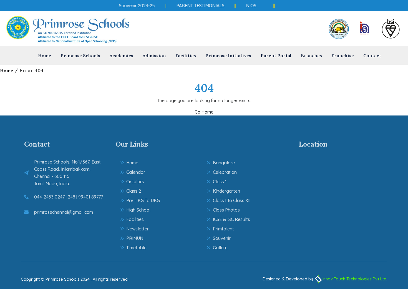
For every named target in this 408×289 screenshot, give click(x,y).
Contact (372, 55)
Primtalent (223, 229)
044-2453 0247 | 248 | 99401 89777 (68, 197)
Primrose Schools (80, 55)
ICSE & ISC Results (231, 219)
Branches (311, 55)
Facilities (185, 55)
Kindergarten (226, 191)
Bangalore (224, 162)
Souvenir (222, 238)
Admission (154, 55)
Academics (121, 55)
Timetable (136, 247)
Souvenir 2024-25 (135, 5)
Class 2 (133, 191)
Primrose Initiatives (228, 55)
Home (44, 55)
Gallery (220, 247)
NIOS (250, 5)
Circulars (135, 181)
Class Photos (226, 210)
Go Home (204, 112)
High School (138, 210)
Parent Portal (276, 55)
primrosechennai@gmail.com (63, 212)
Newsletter (137, 229)
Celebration (225, 172)
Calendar (135, 172)
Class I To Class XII (231, 200)
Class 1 (220, 181)
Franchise (342, 55)
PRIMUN (134, 238)
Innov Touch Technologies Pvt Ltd (354, 279)
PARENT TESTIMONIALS (199, 5)
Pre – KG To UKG (143, 200)
